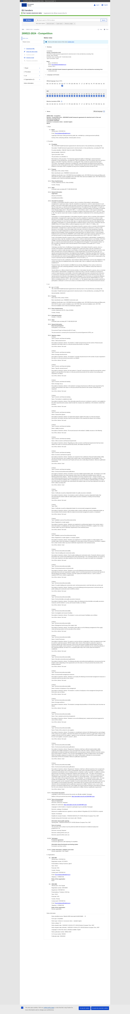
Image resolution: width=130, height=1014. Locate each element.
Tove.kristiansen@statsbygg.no (58, 64)
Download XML (30, 48)
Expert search (59, 23)
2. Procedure (27, 71)
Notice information (29, 83)
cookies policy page (48, 1007)
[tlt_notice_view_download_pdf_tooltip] (47, 96)
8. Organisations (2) (29, 79)
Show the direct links (31, 51)
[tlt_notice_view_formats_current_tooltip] (104, 111)
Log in (97, 5)
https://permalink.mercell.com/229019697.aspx (83, 796)
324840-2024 (71, 41)
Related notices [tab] (26, 41)
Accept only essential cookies (100, 1008)
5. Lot (25, 75)
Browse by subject (69, 23)
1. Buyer (26, 68)
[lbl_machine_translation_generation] (61, 101)
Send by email (30, 57)
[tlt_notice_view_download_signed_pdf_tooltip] (62, 86)
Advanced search (50, 23)
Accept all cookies (84, 1008)
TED (23, 29)
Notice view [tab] (25, 38)
